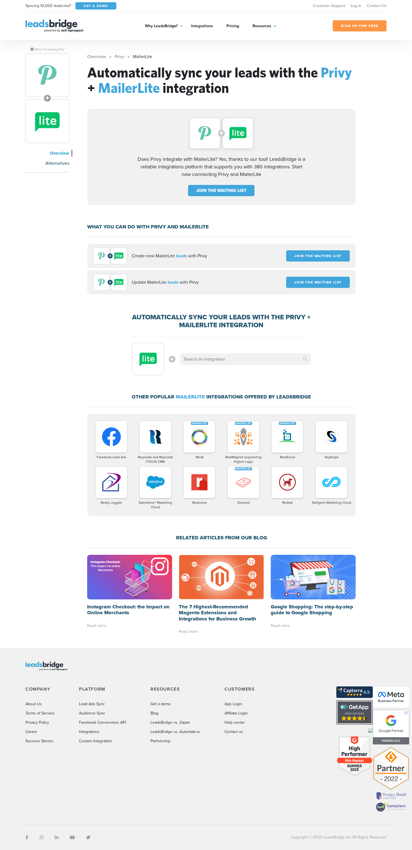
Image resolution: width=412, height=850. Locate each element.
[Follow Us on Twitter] (88, 837)
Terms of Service (40, 713)
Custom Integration (95, 741)
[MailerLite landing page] (47, 121)
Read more (96, 626)
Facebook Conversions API (102, 722)
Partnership (160, 741)
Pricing (232, 26)
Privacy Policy (37, 722)
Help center (234, 722)
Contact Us (376, 6)
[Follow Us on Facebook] (27, 837)
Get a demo (161, 704)
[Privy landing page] (47, 75)
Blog (154, 713)
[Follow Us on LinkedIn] (57, 837)
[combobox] (245, 359)
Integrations (202, 26)
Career (31, 732)
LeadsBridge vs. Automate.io (175, 732)
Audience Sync (92, 713)
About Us (34, 704)
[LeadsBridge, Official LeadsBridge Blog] (54, 25)
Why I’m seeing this (49, 49)
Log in (356, 6)
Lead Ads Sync (92, 704)
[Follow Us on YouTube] (72, 837)
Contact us (233, 732)
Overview (59, 153)
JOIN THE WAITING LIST (221, 190)
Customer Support (329, 6)
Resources (262, 26)
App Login (233, 704)
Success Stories (39, 741)
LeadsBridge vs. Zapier (170, 722)
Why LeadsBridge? (161, 26)
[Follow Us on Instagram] (41, 837)
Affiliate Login (236, 713)
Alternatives (57, 163)
